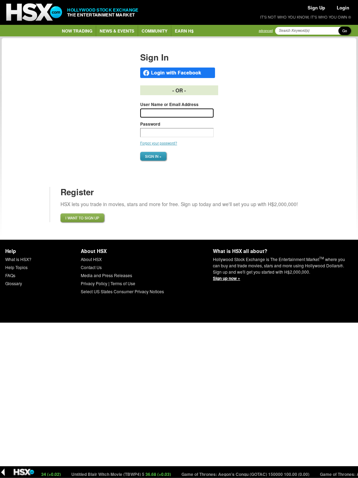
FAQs (10, 275)
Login (343, 7)
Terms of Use (122, 283)
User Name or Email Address (169, 104)
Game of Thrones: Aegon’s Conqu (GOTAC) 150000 (240, 474)
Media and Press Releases (106, 275)
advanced (266, 30)
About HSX (91, 259)
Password (150, 124)
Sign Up (316, 7)
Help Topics (16, 267)
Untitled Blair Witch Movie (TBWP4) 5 (116, 474)
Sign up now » (226, 278)
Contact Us (91, 267)
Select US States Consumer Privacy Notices (122, 291)
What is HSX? (18, 259)
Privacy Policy (94, 283)
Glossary (13, 283)
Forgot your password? (158, 143)
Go (344, 30)
